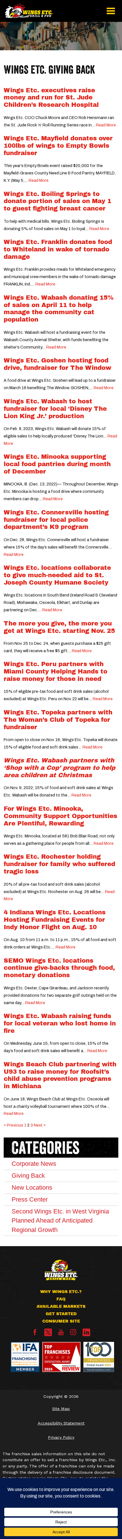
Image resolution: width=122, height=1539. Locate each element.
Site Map (61, 1408)
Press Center (30, 1199)
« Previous (13, 1125)
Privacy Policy (61, 1437)
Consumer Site (61, 1321)
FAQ (61, 1299)
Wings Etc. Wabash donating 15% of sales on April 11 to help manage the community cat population (59, 308)
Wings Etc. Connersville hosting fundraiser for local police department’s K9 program (56, 520)
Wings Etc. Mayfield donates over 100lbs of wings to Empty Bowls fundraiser (58, 146)
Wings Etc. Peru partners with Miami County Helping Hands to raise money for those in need (55, 671)
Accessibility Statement (61, 1423)
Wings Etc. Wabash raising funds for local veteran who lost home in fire (60, 1023)
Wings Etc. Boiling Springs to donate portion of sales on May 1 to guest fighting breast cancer (57, 201)
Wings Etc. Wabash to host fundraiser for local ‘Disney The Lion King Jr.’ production (55, 409)
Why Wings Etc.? (61, 1291)
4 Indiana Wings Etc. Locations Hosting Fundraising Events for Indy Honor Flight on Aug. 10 (55, 920)
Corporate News (34, 1163)
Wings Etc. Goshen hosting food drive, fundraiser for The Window (57, 364)
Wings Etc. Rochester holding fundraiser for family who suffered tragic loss (59, 864)
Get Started (61, 1313)
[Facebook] (35, 1334)
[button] (111, 11)
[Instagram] (73, 1334)
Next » (40, 1125)
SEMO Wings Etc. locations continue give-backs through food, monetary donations (59, 968)
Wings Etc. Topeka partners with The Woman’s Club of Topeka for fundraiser (58, 720)
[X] (48, 1332)
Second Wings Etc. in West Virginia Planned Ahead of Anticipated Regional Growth (60, 1220)
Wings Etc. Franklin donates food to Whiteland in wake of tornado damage (58, 249)
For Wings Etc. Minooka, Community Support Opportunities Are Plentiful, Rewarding (60, 816)
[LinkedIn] (86, 1332)
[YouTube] (61, 1334)
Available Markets (61, 1306)
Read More (106, 125)
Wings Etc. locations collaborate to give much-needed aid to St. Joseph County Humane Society (57, 575)
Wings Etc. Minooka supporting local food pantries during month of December (57, 464)
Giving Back (28, 1175)
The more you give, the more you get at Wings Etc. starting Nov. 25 (59, 627)
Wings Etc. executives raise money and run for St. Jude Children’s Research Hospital (51, 98)
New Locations (32, 1187)
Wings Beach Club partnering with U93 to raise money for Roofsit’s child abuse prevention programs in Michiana (60, 1075)
